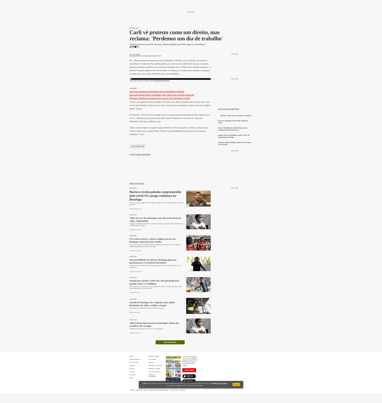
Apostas (151, 362)
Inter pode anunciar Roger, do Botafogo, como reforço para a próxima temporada (162, 94)
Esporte (132, 368)
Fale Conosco (174, 390)
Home (131, 356)
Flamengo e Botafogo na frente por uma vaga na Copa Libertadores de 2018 (160, 98)
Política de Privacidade (152, 375)
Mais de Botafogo (170, 342)
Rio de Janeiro (134, 362)
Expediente (165, 390)
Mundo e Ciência (154, 356)
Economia (133, 375)
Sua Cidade (152, 359)
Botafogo (134, 28)
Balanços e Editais (154, 368)
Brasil (131, 378)
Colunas (132, 371)
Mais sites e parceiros (155, 365)
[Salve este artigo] (138, 47)
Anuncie (182, 390)
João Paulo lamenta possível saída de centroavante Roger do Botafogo (157, 91)
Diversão (132, 365)
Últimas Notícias (135, 359)
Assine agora (189, 370)
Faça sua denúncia (155, 371)
